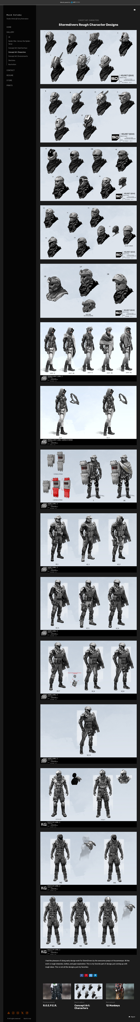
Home (9, 27)
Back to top (27, 1018)
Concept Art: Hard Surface (17, 48)
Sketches (11, 60)
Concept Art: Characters (17, 52)
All (9, 37)
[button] (132, 1017)
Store (9, 80)
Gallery (10, 32)
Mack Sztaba (14, 15)
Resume (10, 75)
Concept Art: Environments (18, 56)
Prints (10, 85)
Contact (11, 70)
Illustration (12, 64)
